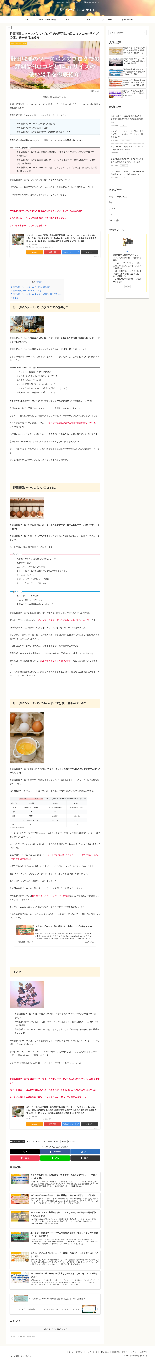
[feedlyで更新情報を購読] (125, 286)
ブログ (58, 1141)
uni (127, 251)
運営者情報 (116, 1352)
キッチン (31, 1141)
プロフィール (80, 1352)
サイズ (40, 1141)
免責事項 (143, 1352)
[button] (85, 1158)
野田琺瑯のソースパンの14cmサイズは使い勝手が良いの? (37, 294)
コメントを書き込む (55, 1328)
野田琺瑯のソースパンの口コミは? (26, 291)
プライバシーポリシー (130, 1352)
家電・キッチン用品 (18, 1141)
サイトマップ (92, 1352)
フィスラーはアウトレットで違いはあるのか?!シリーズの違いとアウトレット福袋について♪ (127, 134)
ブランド (113, 208)
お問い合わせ (104, 1352)
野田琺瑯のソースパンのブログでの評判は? (30, 287)
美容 (111, 202)
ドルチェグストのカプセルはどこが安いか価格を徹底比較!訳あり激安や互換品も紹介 (127, 119)
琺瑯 (64, 1141)
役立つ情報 (114, 220)
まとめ (14, 298)
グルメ (112, 214)
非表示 (39, 282)
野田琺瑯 (72, 1141)
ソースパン (48, 1141)
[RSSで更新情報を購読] (129, 286)
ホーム (71, 1352)
